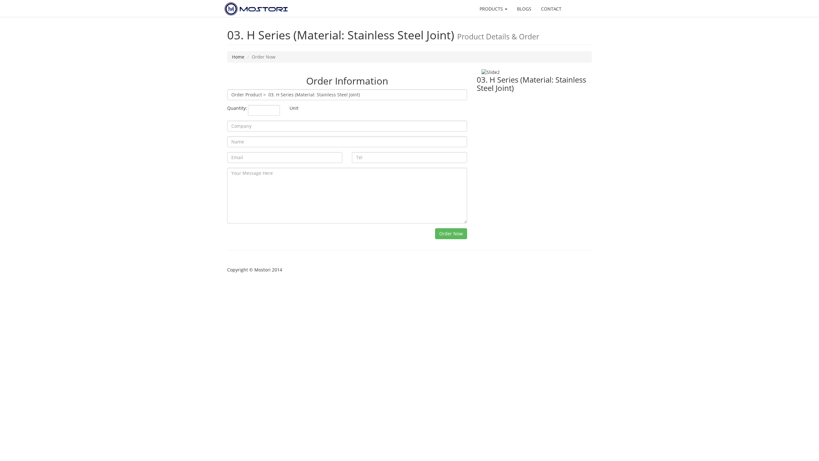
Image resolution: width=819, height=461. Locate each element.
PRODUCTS (492, 9)
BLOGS (524, 9)
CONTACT (551, 9)
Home (238, 57)
